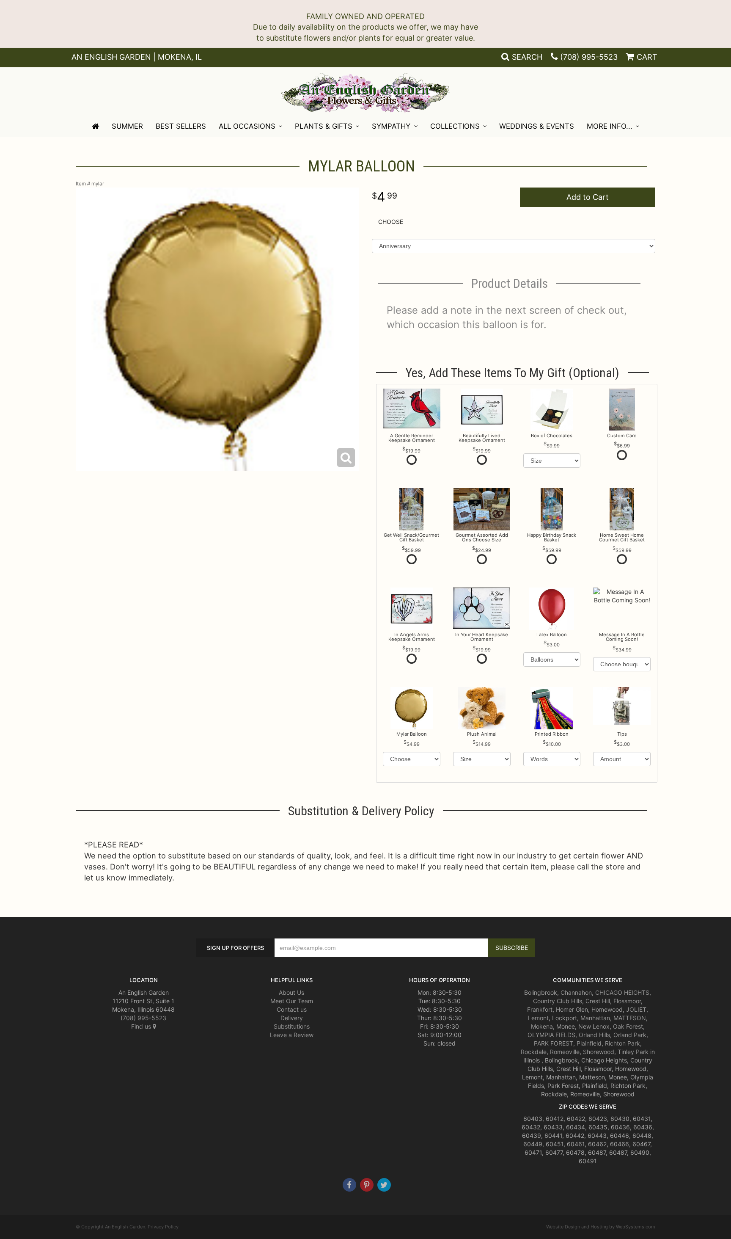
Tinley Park (633, 1051)
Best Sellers (181, 126)
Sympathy (391, 126)
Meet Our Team (291, 1000)
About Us (291, 992)
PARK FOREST (553, 1043)
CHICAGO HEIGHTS (622, 992)
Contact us (292, 1009)
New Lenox (594, 1026)
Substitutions (292, 1026)
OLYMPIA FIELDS (551, 1034)
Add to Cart (587, 197)
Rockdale (534, 1051)
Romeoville (565, 1051)
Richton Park (622, 1043)
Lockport (564, 1017)
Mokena (542, 1026)
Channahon (576, 992)
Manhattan (595, 1017)
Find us (142, 1026)
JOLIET (636, 1009)
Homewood (607, 1009)
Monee (565, 1026)
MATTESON (629, 1017)
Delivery (291, 1017)
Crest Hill (597, 1000)
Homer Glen (572, 1009)
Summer (127, 126)
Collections (455, 126)
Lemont (538, 1017)
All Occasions (247, 126)
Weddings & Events (536, 126)
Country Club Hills (557, 1000)
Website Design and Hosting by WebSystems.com (600, 1227)
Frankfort (539, 1009)
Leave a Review (291, 1034)
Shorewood (598, 1051)
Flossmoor (627, 1000)
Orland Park (629, 1034)
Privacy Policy (163, 1227)
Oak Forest (628, 1026)
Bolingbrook (540, 992)
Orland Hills (594, 1034)
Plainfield (589, 1043)
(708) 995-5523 (589, 56)
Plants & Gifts (323, 126)
